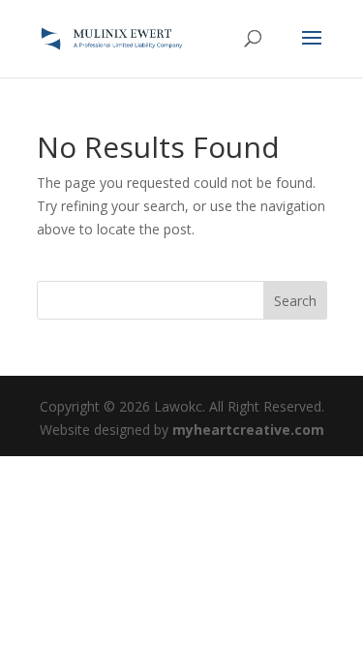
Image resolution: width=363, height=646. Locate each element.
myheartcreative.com (248, 429)
